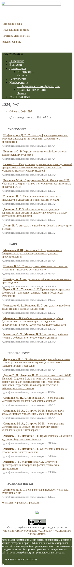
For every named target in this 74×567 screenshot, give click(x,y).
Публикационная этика (15, 29)
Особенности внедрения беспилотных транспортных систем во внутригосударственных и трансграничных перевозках (36, 362)
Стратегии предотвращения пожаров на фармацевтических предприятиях (30, 465)
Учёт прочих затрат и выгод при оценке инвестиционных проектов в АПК (36, 183)
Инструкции (25, 71)
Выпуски (15, 64)
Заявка (21, 93)
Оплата (22, 75)
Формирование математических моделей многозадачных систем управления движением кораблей (33, 426)
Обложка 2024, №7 (20, 111)
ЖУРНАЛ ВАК (19, 97)
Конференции (18, 82)
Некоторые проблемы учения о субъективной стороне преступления (35, 336)
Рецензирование (11, 41)
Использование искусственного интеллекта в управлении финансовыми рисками (31, 198)
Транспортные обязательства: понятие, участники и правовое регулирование (35, 268)
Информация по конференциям (38, 86)
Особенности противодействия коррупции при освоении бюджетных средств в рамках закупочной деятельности (34, 212)
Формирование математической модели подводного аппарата (33, 399)
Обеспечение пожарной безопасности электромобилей (35, 450)
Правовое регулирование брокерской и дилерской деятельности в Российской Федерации (36, 292)
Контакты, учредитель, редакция (21, 502)
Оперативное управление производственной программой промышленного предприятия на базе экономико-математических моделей (37, 167)
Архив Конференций (31, 89)
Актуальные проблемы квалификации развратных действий (36, 307)
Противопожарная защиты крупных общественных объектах (37, 437)
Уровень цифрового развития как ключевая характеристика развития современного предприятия (35, 138)
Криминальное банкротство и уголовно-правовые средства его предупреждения (32, 253)
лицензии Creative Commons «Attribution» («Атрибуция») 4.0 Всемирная (37, 532)
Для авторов (17, 68)
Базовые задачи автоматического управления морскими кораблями (33, 412)
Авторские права (12, 23)
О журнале (16, 61)
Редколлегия (17, 79)
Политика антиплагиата (16, 35)
